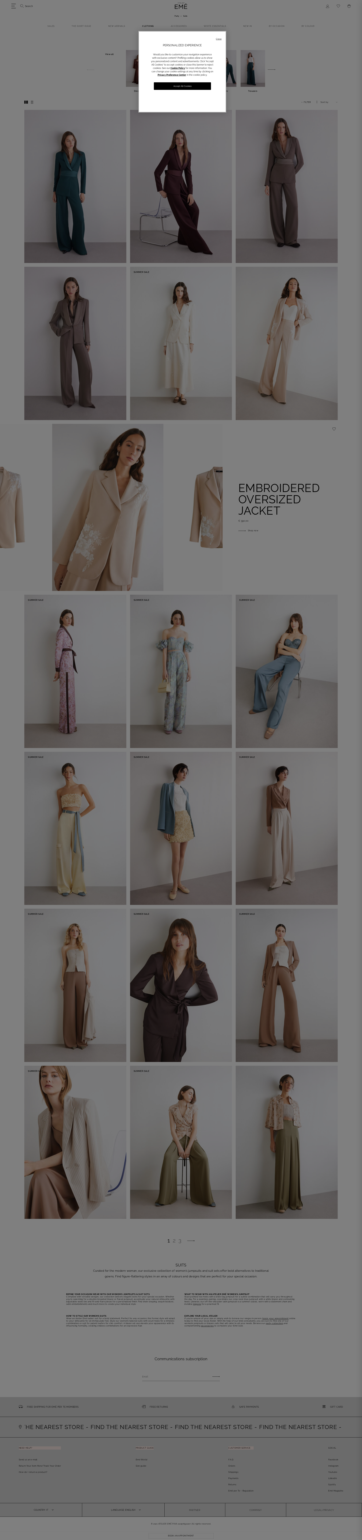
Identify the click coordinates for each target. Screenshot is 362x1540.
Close (219, 39)
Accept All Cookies (182, 86)
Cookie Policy (177, 68)
